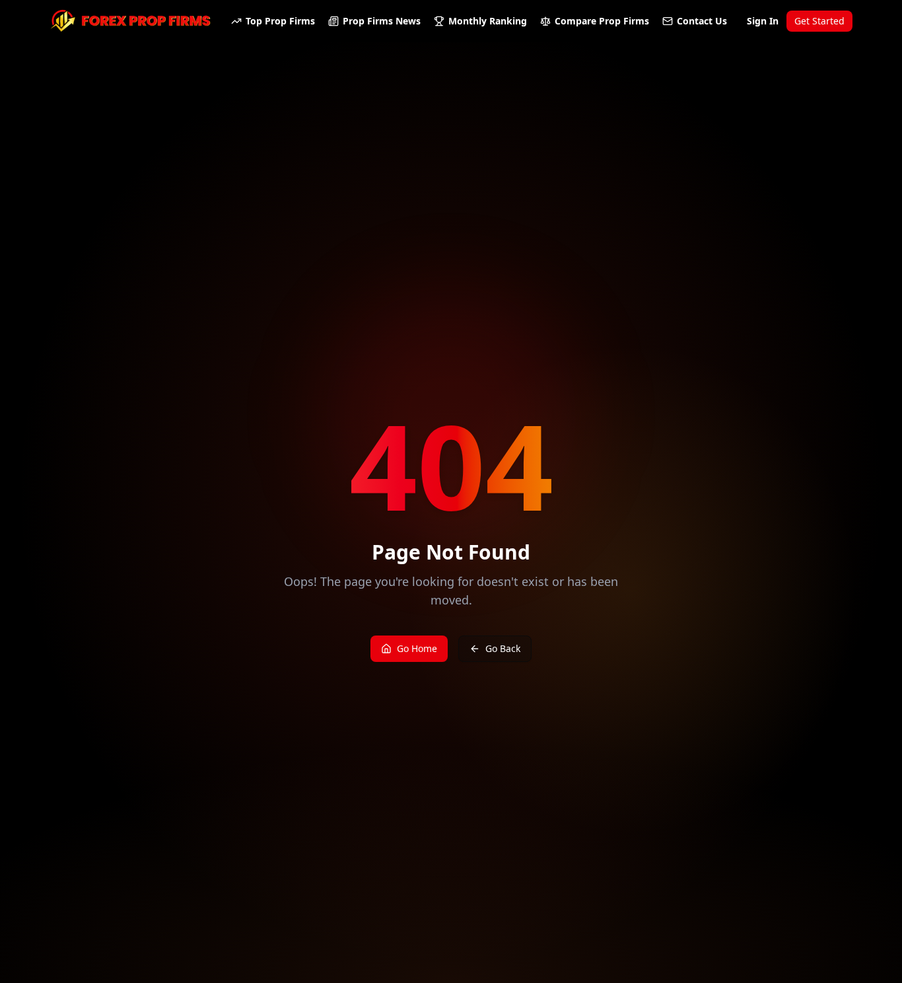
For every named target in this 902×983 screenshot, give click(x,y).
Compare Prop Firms (602, 21)
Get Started (819, 21)
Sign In (763, 21)
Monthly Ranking (487, 21)
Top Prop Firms (280, 21)
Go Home (417, 648)
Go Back (502, 648)
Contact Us (702, 21)
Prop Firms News (382, 21)
